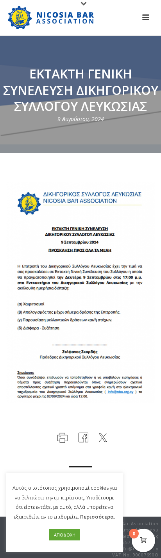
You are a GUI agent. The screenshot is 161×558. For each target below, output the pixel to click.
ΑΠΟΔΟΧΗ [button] (64, 535)
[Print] (62, 436)
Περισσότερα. (97, 516)
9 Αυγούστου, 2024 (80, 119)
